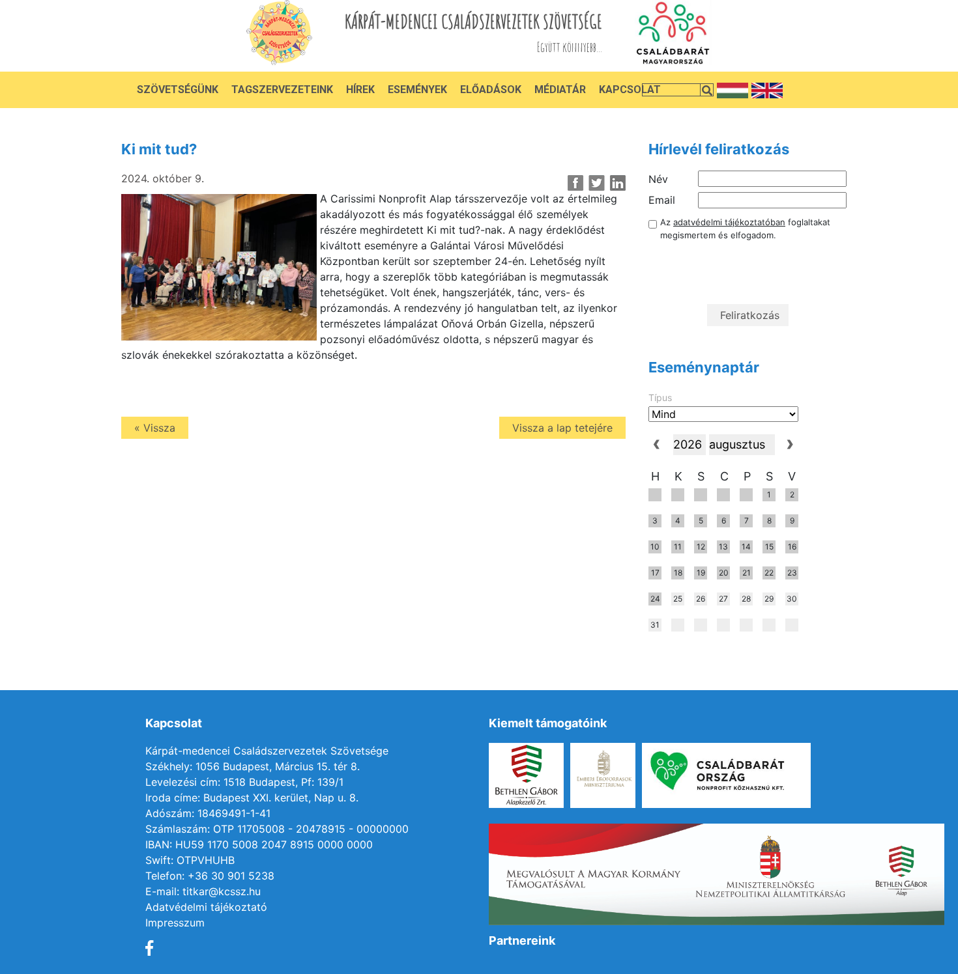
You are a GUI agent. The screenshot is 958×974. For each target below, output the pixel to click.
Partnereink (522, 940)
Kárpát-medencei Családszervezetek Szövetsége (266, 750)
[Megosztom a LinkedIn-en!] (617, 183)
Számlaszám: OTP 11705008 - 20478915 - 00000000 (277, 828)
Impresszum (175, 922)
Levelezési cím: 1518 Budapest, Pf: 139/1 (244, 781)
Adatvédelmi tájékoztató (206, 906)
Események (417, 89)
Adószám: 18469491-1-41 (207, 813)
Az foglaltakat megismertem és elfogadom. (745, 228)
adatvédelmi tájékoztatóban (729, 222)
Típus (660, 397)
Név (658, 179)
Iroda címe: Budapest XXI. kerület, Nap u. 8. (251, 797)
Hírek (360, 89)
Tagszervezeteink (282, 89)
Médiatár (560, 89)
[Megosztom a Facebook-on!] (576, 183)
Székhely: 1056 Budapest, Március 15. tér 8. (252, 766)
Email (661, 199)
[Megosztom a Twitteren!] (596, 183)
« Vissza (154, 427)
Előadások (490, 89)
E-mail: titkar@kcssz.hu (203, 891)
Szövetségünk (177, 89)
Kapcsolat (630, 89)
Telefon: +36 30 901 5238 (209, 875)
